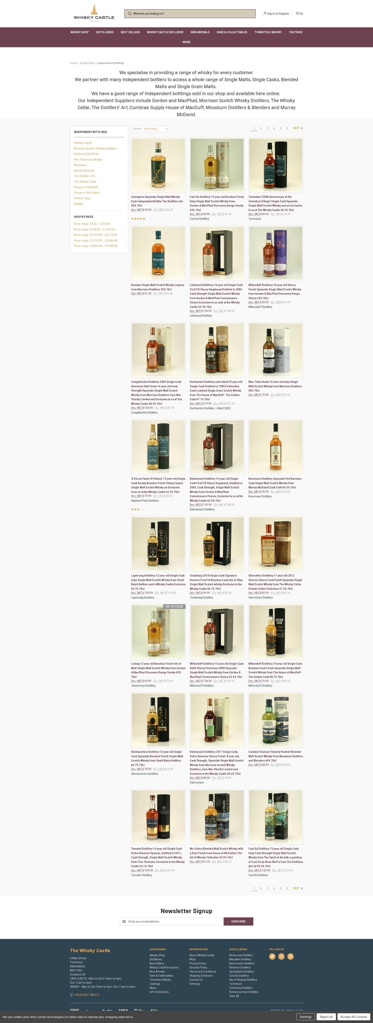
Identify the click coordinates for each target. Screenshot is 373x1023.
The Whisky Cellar (85, 181)
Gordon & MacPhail (86, 154)
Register (284, 13)
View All (234, 996)
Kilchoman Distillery (241, 955)
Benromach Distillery (241, 963)
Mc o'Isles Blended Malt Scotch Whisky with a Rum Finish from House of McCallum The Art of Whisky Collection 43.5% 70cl (216, 853)
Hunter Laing (82, 198)
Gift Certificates (159, 991)
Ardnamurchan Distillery (244, 991)
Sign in (271, 13)
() (301, 13)
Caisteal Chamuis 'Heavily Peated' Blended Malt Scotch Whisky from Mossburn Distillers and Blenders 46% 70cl (275, 756)
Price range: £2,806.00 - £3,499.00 (95, 246)
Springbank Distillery (241, 971)
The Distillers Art (84, 176)
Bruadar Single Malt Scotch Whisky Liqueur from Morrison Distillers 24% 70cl (157, 287)
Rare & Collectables (232, 32)
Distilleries (105, 32)
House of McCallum (86, 193)
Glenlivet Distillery (240, 967)
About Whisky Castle (201, 955)
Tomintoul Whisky (268, 32)
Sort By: (137, 128)
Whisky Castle (83, 143)
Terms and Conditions (202, 971)
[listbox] (157, 129)
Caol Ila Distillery (239, 975)
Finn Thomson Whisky (88, 159)
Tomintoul (235, 983)
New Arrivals (200, 32)
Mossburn (80, 165)
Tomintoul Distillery (241, 987)
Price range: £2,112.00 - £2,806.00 (95, 240)
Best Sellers (130, 32)
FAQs (192, 959)
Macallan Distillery (240, 959)
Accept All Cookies (354, 1017)
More (186, 42)
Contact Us (196, 979)
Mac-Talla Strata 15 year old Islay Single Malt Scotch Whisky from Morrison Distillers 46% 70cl (275, 386)
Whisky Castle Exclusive (165, 32)
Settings (306, 1017)
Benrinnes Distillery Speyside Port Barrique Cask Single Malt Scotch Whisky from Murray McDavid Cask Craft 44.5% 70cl (274, 483)
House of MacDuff (86, 187)
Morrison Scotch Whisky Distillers (95, 148)
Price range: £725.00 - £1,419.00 (94, 229)
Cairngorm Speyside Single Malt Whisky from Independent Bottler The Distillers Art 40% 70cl (157, 201)
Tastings (295, 32)
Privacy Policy (197, 963)
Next (296, 128)
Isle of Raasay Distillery (243, 979)
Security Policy (198, 967)
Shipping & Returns (201, 975)
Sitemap (194, 983)
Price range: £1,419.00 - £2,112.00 (95, 235)
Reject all (326, 1017)
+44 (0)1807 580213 (86, 995)
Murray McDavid (84, 170)
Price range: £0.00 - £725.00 (92, 224)
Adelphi (78, 204)
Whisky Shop (80, 32)
